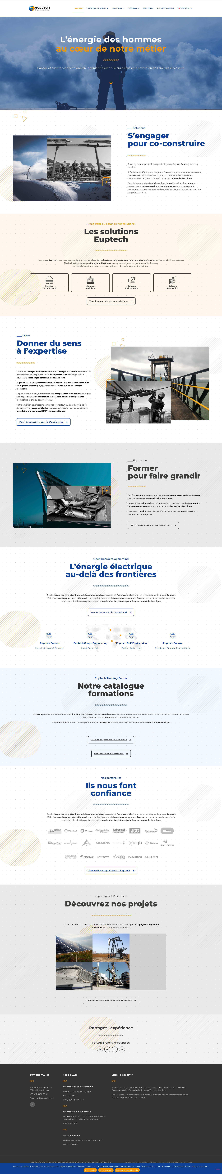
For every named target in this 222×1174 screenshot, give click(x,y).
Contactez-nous (165, 8)
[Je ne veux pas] (218, 1168)
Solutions (117, 8)
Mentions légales (38, 1162)
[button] (100, 1049)
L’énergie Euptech (96, 8)
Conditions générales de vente (60, 1162)
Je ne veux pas (106, 1170)
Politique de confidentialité (87, 1162)
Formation (134, 8)
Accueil (79, 8)
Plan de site (106, 1162)
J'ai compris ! (90, 1170)
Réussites (148, 8)
